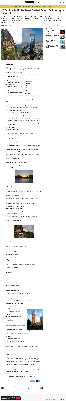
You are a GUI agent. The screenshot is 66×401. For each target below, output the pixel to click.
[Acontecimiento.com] (33, 2)
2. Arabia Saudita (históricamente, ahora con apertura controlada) (15, 87)
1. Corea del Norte (12, 84)
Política (47, 38)
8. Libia (28, 85)
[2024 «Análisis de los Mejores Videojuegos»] (62, 42)
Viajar (7, 66)
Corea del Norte (11, 376)
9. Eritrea (28, 87)
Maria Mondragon (5, 25)
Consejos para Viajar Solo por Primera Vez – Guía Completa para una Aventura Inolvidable (23, 369)
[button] (62, 25)
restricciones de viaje (24, 376)
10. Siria (28, 90)
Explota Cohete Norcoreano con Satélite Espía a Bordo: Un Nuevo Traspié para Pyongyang (23, 367)
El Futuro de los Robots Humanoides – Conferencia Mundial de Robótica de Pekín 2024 (52, 46)
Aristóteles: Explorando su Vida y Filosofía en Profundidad (17, 371)
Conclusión (28, 93)
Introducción (10, 80)
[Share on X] (61, 25)
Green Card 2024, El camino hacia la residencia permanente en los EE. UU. (20, 364)
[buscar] (59, 2)
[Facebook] (64, 396)
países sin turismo (17, 376)
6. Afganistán (29, 81)
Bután (26, 358)
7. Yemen (28, 83)
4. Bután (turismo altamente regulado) (15, 92)
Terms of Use (7, 398)
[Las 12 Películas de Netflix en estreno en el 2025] (62, 32)
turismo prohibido (32, 376)
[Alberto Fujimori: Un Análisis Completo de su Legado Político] (62, 37)
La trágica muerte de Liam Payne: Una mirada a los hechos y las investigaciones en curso (23, 366)
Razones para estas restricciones (15, 82)
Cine (46, 33)
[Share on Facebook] (59, 25)
